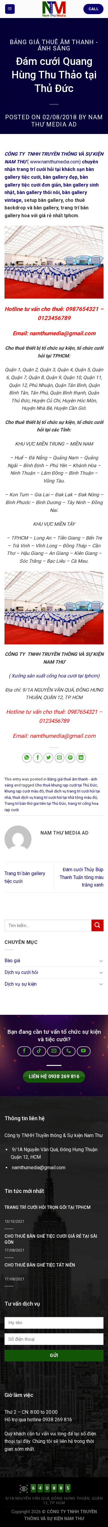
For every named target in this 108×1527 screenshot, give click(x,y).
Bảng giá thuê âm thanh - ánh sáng (54, 45)
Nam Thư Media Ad (67, 121)
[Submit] (98, 925)
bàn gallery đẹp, (61, 177)
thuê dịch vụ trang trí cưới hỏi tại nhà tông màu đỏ (55, 797)
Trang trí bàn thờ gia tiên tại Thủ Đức (35, 803)
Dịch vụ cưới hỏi (21, 972)
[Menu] (10, 9)
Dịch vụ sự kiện (20, 984)
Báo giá (12, 961)
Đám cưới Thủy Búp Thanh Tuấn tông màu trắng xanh (82, 877)
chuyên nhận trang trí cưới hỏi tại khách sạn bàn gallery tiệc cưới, (51, 169)
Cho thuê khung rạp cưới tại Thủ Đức (66, 785)
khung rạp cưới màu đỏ (24, 791)
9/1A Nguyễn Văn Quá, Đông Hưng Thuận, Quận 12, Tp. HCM (54, 1500)
